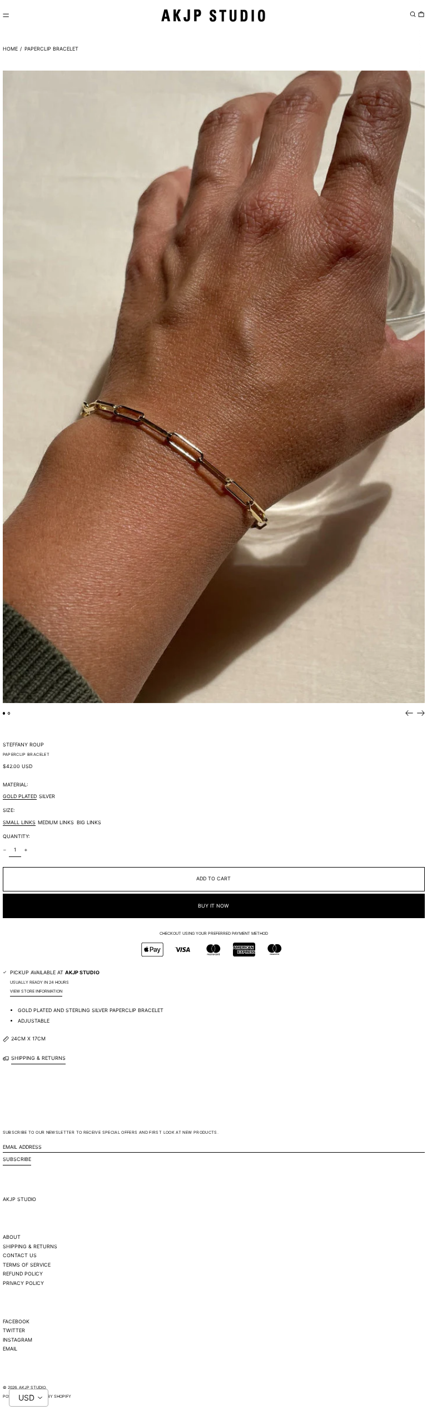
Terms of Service (27, 1265)
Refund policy (23, 1273)
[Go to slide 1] (4, 713)
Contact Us (20, 1255)
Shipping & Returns (30, 1246)
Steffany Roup (23, 744)
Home (10, 49)
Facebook (16, 1321)
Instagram (17, 1340)
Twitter (14, 1330)
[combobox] (28, 1398)
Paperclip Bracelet (51, 49)
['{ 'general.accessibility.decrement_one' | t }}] (4, 849)
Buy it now (213, 906)
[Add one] (25, 849)
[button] (413, 13)
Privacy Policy (23, 1283)
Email (10, 1349)
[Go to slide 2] (9, 713)
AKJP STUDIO (19, 1199)
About (12, 1237)
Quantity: (16, 836)
